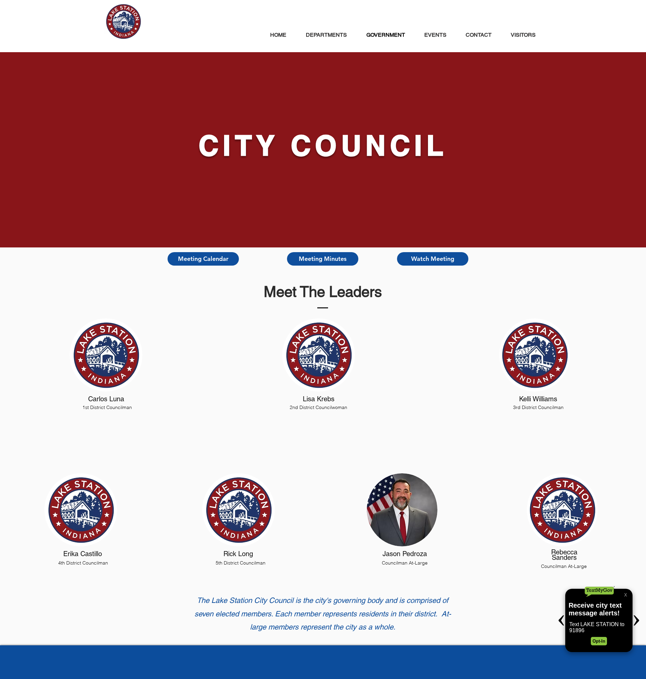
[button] (203, 259)
